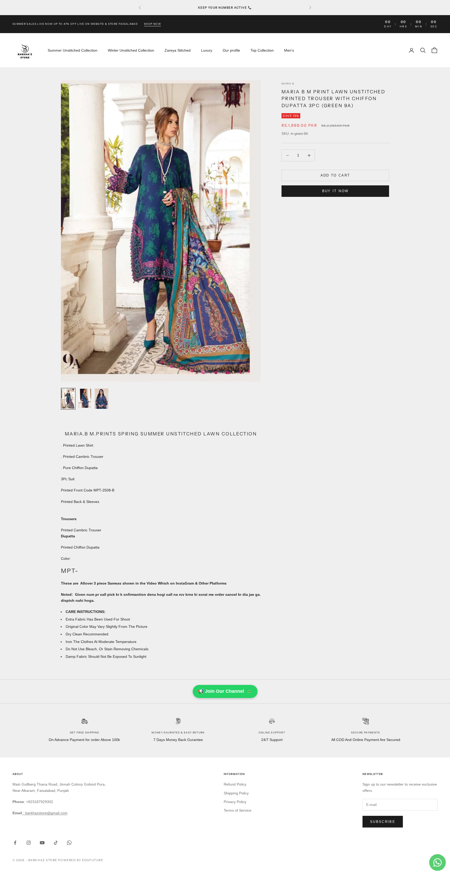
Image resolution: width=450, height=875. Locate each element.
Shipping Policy (236, 793)
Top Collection (262, 50)
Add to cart (335, 175)
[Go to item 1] (68, 398)
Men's (289, 50)
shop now (152, 23)
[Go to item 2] (85, 398)
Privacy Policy (235, 802)
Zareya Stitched (178, 50)
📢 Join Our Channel (221, 691)
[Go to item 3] (101, 398)
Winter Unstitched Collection (131, 50)
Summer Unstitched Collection (72, 50)
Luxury (206, 50)
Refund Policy (235, 784)
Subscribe (382, 822)
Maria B (288, 83)
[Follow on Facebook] (15, 842)
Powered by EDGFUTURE (80, 860)
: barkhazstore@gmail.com (44, 813)
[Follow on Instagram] (28, 842)
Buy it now (335, 191)
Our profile (231, 50)
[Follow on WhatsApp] (69, 842)
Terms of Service (237, 810)
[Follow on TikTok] (55, 842)
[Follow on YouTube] (42, 842)
